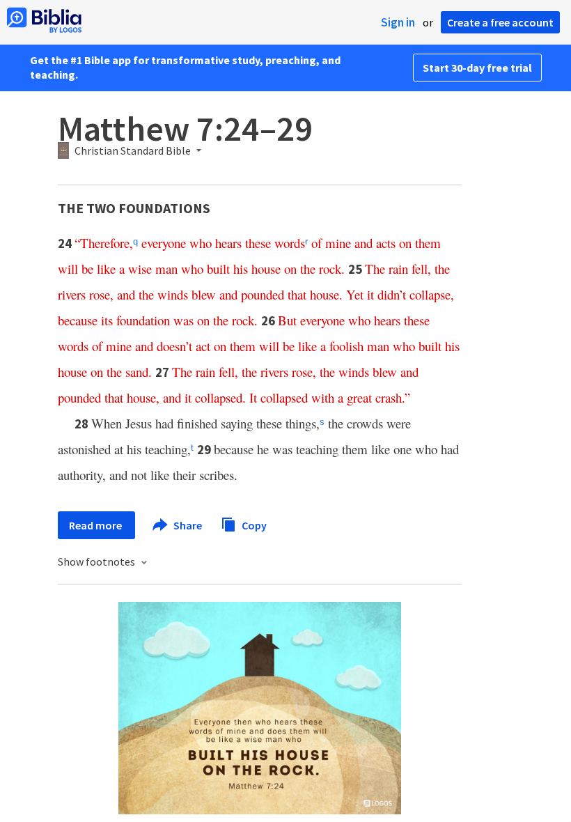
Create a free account (500, 22)
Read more (96, 525)
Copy (253, 524)
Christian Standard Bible (133, 151)
